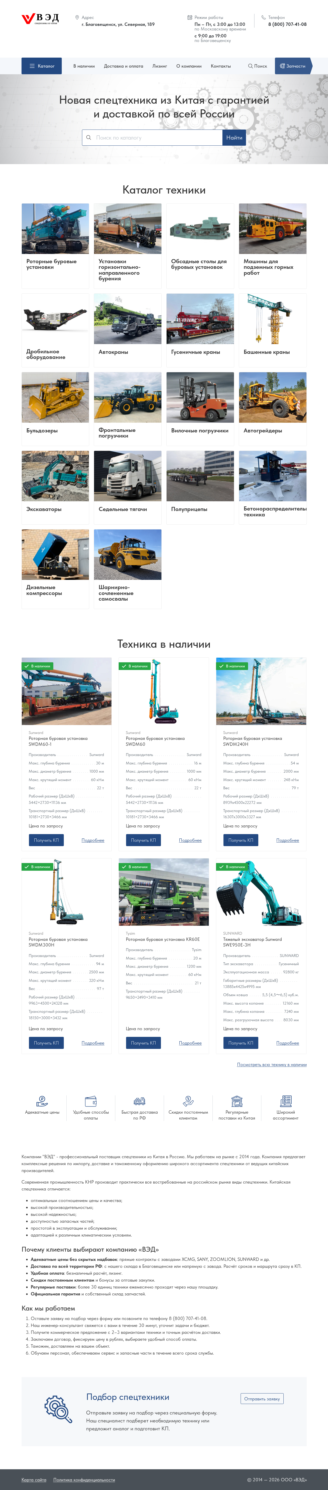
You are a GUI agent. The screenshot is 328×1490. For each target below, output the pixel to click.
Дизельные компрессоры (44, 590)
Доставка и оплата (123, 66)
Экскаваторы (43, 509)
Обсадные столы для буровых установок (199, 264)
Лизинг (159, 66)
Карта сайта (34, 1479)
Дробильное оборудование (45, 354)
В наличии (84, 66)
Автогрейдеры (263, 431)
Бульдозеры (42, 431)
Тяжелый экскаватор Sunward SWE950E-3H (252, 942)
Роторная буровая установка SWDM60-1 (58, 741)
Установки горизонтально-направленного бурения (120, 270)
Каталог (46, 66)
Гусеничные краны (195, 352)
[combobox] (152, 138)
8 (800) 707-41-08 (287, 24)
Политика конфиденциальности (84, 1479)
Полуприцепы (189, 509)
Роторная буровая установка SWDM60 (155, 741)
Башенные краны (267, 352)
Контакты (221, 66)
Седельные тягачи (123, 509)
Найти (234, 137)
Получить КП (46, 840)
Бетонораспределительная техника (279, 511)
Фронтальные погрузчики (117, 433)
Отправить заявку (262, 1398)
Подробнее (92, 840)
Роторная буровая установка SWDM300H (58, 942)
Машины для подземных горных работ (268, 267)
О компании (189, 66)
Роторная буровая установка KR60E (163, 939)
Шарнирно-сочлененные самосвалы (116, 593)
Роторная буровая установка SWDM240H (252, 741)
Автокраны (113, 352)
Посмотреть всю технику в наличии (272, 1064)
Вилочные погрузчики (200, 431)
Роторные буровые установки (51, 264)
